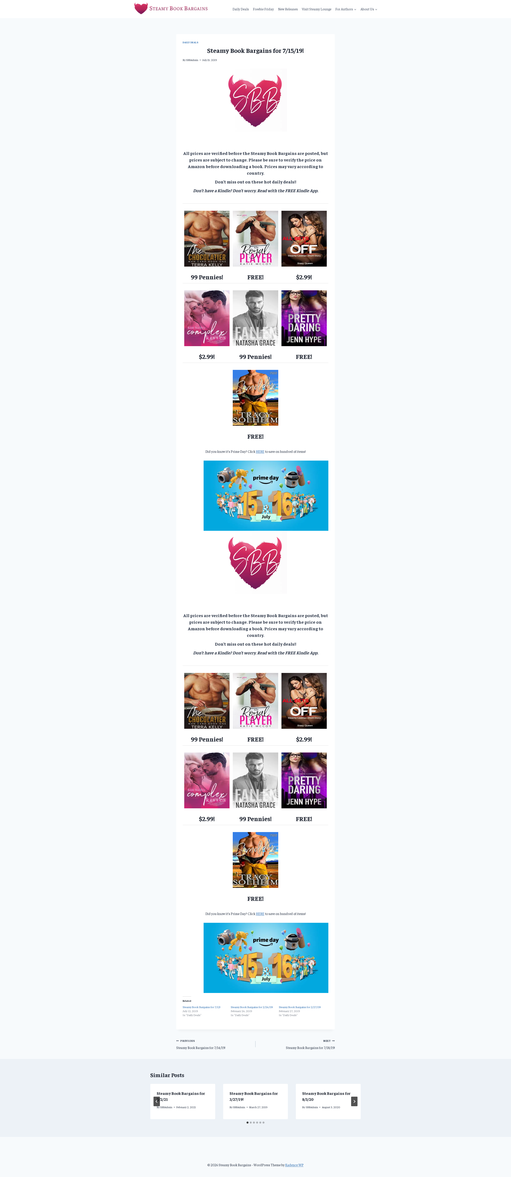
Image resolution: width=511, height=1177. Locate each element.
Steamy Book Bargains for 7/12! (201, 1007)
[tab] (248, 1123)
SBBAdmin (192, 60)
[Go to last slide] (156, 1101)
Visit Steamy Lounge (316, 9)
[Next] (354, 1101)
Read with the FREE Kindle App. (287, 190)
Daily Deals (241, 9)
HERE (260, 451)
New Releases (288, 9)
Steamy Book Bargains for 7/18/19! (310, 1044)
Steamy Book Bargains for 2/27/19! (300, 1007)
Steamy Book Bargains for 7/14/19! (200, 1044)
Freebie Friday (263, 9)
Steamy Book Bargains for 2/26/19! (252, 1007)
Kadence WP (294, 1165)
